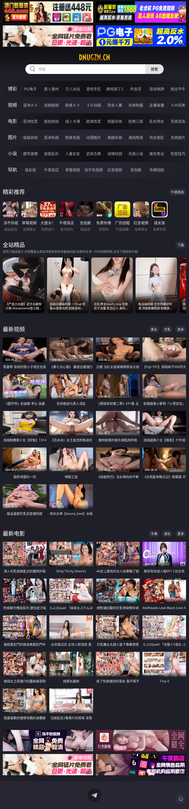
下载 (180, 245)
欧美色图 (72, 137)
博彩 (12, 89)
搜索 (154, 69)
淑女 (167, 533)
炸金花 (135, 89)
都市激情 (30, 153)
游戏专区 (93, 89)
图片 (12, 137)
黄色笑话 (156, 153)
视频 (12, 105)
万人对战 (72, 89)
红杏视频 (114, 169)
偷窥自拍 (30, 137)
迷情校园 (114, 153)
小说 (12, 153)
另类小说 (135, 153)
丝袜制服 (135, 105)
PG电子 (30, 89)
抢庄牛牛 (178, 89)
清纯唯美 (135, 137)
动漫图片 (93, 137)
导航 (12, 170)
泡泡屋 (135, 169)
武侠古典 (93, 153)
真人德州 (51, 89)
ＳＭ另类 (178, 105)
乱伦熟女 (156, 121)
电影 (12, 121)
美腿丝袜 (114, 137)
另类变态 (178, 121)
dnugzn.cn (94, 57)
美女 (154, 329)
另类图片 (178, 137)
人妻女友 (72, 153)
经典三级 (135, 121)
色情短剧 (156, 169)
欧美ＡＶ (72, 105)
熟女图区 (156, 137)
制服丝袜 (114, 121)
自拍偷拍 (51, 105)
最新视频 (14, 329)
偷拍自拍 (51, 121)
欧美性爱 (93, 121)
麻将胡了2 (114, 89)
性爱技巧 (178, 153)
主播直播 (156, 105)
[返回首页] (180, 798)
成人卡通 (72, 121)
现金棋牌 (156, 89)
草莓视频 (72, 169)
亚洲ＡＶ (30, 105)
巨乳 (167, 329)
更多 (180, 329)
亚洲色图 (51, 137)
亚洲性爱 (30, 121)
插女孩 (30, 169)
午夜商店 (51, 169)
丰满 (154, 533)
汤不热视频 (93, 169)
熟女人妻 (114, 105)
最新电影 (14, 533)
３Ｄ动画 (93, 105)
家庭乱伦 (51, 153)
